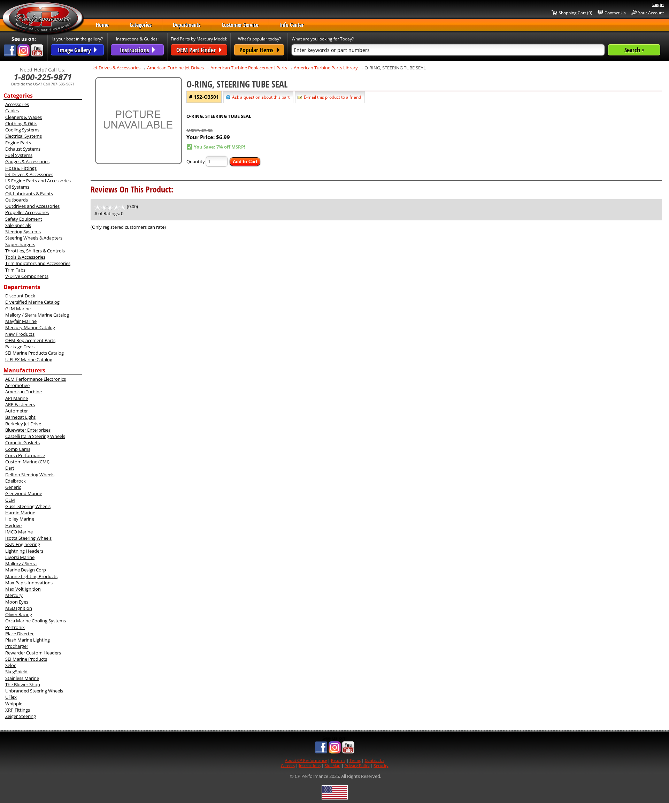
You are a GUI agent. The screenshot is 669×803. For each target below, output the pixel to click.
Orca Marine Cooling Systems (35, 620)
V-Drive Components (26, 276)
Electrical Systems (23, 136)
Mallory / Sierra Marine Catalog (37, 315)
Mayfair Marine (21, 321)
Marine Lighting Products (31, 576)
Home (102, 25)
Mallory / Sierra (21, 563)
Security (381, 765)
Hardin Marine (20, 512)
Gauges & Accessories (27, 161)
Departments (186, 25)
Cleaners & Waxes (23, 117)
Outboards (16, 200)
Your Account (651, 12)
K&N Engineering (22, 544)
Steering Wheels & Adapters (33, 238)
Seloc (10, 665)
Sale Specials (18, 225)
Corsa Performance (25, 455)
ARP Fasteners (20, 404)
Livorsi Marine (19, 557)
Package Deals (19, 346)
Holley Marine (19, 519)
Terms (355, 760)
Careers (288, 765)
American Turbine (23, 391)
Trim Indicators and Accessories (37, 263)
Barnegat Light (20, 417)
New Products (19, 334)
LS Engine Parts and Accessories (38, 180)
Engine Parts (18, 142)
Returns (338, 760)
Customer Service (240, 25)
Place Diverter (19, 633)
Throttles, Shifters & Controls (35, 250)
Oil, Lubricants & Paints (29, 193)
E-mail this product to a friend (332, 97)
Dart (9, 468)
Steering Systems (23, 231)
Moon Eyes (16, 602)
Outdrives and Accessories (32, 206)
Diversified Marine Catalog (32, 302)
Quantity (195, 161)
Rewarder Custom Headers (33, 653)
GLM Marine (18, 308)
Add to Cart (245, 161)
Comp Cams (17, 449)
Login (658, 4)
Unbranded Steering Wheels (34, 691)
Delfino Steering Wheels (29, 474)
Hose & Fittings (21, 168)
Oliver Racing (18, 614)
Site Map (332, 765)
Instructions (310, 765)
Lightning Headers (24, 551)
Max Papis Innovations (29, 582)
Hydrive (13, 525)
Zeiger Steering (20, 716)
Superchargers (20, 244)
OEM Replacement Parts (30, 340)
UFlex (11, 697)
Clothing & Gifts (21, 123)
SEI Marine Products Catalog (34, 353)
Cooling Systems (22, 129)
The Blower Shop (22, 684)
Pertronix (15, 627)
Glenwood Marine (23, 493)
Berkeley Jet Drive (23, 423)
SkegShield (16, 671)
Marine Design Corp (25, 570)
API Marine (16, 398)
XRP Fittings (17, 710)
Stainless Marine (22, 678)
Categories (141, 25)
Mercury (14, 595)
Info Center (291, 25)
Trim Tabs (15, 270)
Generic (13, 487)
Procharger (16, 646)
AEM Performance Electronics (35, 379)
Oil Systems (17, 187)
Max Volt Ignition (23, 589)
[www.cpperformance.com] (43, 19)
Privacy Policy (357, 765)
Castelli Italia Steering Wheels (35, 436)
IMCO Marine (19, 532)
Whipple (13, 703)
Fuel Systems (18, 155)
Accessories (17, 104)
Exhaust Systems (22, 149)
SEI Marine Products (26, 659)
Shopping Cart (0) (575, 12)
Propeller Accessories (27, 212)
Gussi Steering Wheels (28, 506)
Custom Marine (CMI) (27, 461)
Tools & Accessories (25, 257)
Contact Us (615, 12)
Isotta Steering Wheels (28, 538)
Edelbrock (15, 481)
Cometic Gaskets (22, 442)
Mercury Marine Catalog (30, 327)
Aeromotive (17, 385)
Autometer (16, 411)
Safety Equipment (23, 219)
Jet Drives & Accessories (29, 174)
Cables (12, 110)
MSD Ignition (18, 608)
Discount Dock (20, 295)
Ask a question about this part (261, 97)
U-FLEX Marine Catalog (28, 359)
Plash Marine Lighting (27, 640)
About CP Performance (306, 760)
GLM (10, 500)
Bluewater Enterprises (28, 430)
